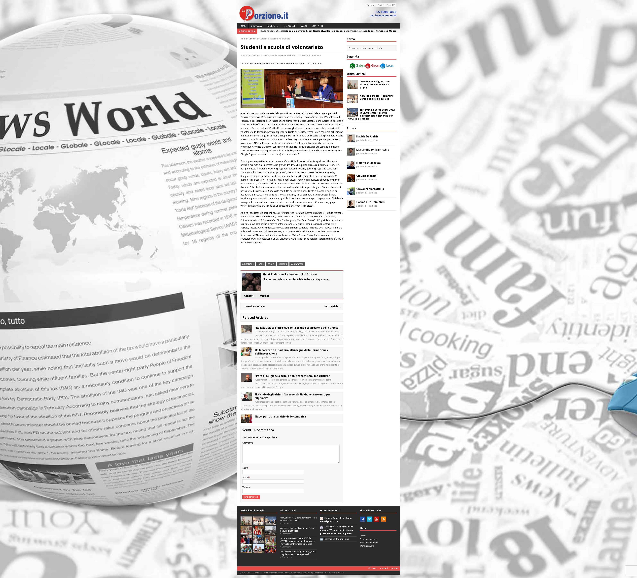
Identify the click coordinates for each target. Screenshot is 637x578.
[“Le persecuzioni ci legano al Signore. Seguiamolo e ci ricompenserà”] (246, 532)
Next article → (333, 306)
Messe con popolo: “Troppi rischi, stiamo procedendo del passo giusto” (336, 530)
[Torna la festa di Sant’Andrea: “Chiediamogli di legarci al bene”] (270, 542)
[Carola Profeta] (321, 526)
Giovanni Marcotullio (370, 189)
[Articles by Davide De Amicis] (351, 140)
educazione (248, 264)
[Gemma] (321, 539)
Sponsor (394, 568)
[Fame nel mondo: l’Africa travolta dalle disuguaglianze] (246, 551)
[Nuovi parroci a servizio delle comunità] (246, 420)
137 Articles (309, 274)
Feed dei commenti (369, 542)
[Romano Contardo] (321, 518)
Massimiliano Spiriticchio (372, 149)
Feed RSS (391, 5)
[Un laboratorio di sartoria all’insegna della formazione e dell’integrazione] (246, 354)
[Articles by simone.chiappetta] (351, 166)
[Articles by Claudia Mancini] (351, 180)
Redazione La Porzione (282, 55)
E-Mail (245, 477)
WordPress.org (367, 546)
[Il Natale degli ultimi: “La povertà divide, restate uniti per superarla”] (246, 398)
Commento (247, 443)
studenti (283, 264)
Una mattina (342, 539)
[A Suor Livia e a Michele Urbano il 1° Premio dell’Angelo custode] (258, 551)
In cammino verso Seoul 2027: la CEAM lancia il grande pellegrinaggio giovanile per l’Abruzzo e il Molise (297, 541)
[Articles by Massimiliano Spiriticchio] (351, 153)
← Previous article (253, 306)
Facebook (371, 5)
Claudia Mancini (366, 175)
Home (243, 26)
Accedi (363, 535)
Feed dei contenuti (368, 539)
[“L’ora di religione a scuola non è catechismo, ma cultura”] (246, 380)
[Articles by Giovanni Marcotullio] (351, 193)
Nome (245, 467)
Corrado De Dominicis (370, 202)
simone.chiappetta (368, 162)
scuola (271, 264)
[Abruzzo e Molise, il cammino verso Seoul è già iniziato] (352, 101)
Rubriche (272, 26)
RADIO (303, 26)
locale (261, 264)
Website (264, 295)
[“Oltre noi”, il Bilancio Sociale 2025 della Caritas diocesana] (270, 551)
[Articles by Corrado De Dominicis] (351, 206)
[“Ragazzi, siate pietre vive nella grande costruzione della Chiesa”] (246, 332)
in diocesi (289, 26)
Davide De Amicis (367, 136)
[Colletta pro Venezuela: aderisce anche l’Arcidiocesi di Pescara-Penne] (270, 532)
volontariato (297, 264)
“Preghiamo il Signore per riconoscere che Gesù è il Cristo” (375, 84)
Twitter (381, 5)
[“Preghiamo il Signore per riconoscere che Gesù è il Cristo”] (352, 87)
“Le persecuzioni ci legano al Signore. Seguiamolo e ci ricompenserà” (298, 553)
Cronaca (256, 26)
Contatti (317, 26)
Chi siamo (372, 568)
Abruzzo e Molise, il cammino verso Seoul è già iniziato (297, 529)
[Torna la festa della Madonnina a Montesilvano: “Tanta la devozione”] (258, 542)
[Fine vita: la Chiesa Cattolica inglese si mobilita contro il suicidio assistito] (246, 542)
